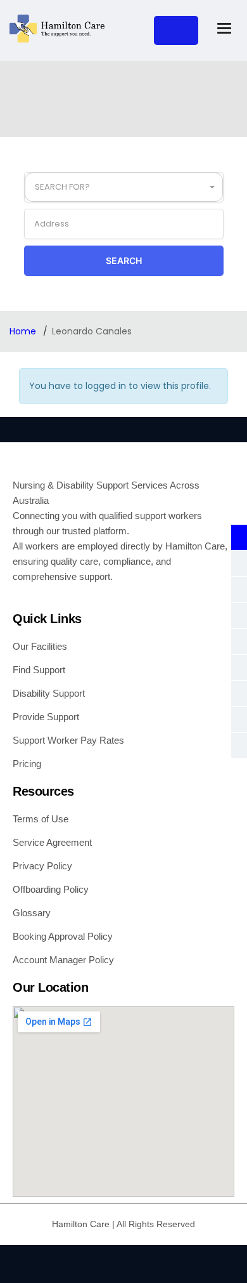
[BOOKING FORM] (239, 719)
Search (124, 260)
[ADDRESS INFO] (239, 615)
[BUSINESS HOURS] (239, 589)
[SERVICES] (239, 693)
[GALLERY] (239, 563)
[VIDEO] (239, 667)
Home (24, 331)
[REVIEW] (239, 745)
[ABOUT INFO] (239, 537)
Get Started (176, 30)
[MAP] (239, 641)
